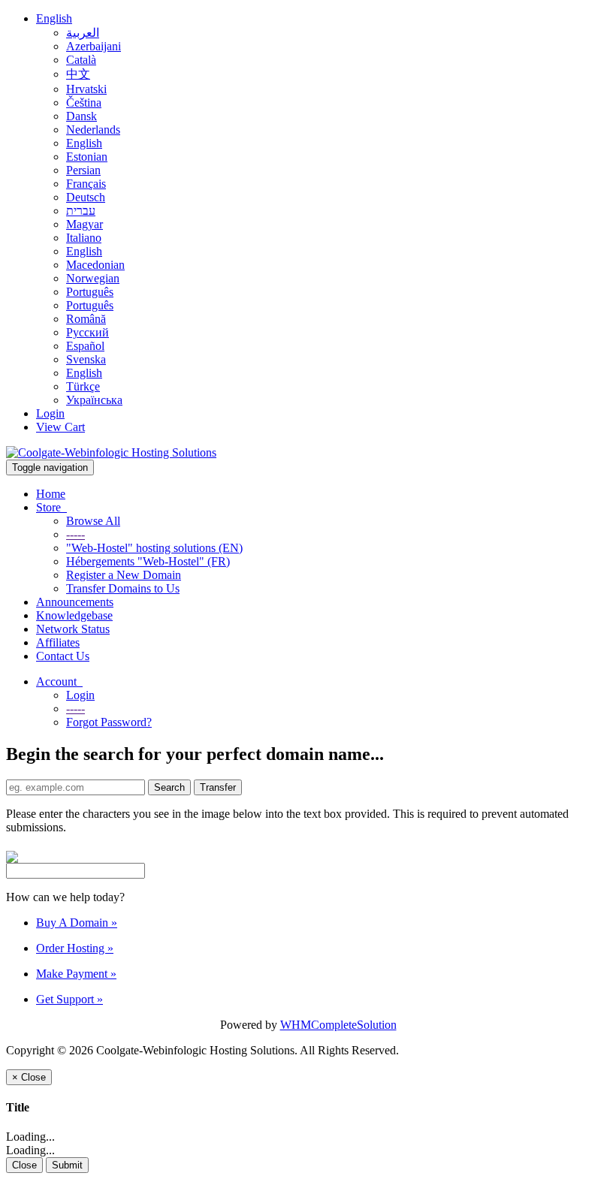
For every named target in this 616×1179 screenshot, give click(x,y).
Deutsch (85, 197)
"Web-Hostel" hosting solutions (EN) (154, 547)
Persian (83, 170)
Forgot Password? (109, 722)
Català (81, 59)
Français (86, 183)
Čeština (83, 102)
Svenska (86, 359)
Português (89, 291)
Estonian (86, 156)
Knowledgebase (74, 615)
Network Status (73, 629)
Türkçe (83, 386)
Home (50, 493)
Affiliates (58, 642)
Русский (87, 332)
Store (51, 507)
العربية (82, 32)
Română (86, 318)
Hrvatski (86, 89)
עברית (80, 210)
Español (85, 345)
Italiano (83, 237)
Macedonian (95, 264)
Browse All (93, 520)
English (54, 18)
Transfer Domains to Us (123, 588)
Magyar (84, 224)
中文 (78, 74)
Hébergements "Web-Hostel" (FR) (148, 561)
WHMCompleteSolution (338, 1024)
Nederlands (93, 129)
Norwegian (92, 278)
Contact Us (62, 656)
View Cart (60, 427)
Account (59, 681)
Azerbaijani (93, 46)
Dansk (81, 116)
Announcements (74, 602)
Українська (94, 400)
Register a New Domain (123, 574)
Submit (67, 1165)
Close (24, 1165)
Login (50, 413)
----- (75, 534)
